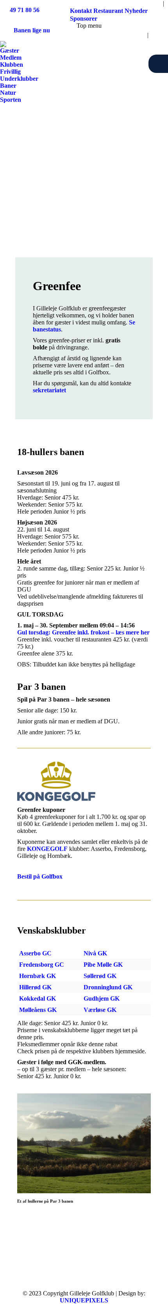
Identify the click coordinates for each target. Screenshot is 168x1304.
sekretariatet (49, 390)
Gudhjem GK (102, 998)
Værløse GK (100, 1009)
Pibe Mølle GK (103, 964)
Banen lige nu (32, 30)
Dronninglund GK (108, 987)
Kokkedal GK (37, 998)
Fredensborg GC (41, 964)
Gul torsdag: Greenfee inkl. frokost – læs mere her (83, 632)
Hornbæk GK (37, 976)
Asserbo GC (35, 953)
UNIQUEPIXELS (84, 1300)
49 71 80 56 (24, 10)
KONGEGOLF (47, 848)
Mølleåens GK (38, 1009)
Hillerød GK (35, 987)
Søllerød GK (100, 976)
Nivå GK (95, 953)
